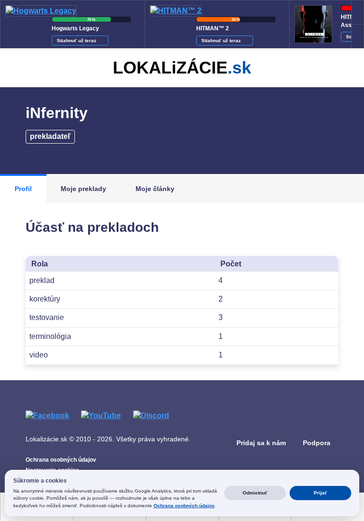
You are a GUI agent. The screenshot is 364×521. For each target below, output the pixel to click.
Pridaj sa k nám (261, 443)
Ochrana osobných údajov (61, 460)
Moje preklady (83, 188)
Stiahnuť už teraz (77, 40)
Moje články (155, 188)
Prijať (320, 492)
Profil (23, 188)
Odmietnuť (255, 492)
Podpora (316, 443)
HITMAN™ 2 (212, 28)
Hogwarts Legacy (75, 28)
